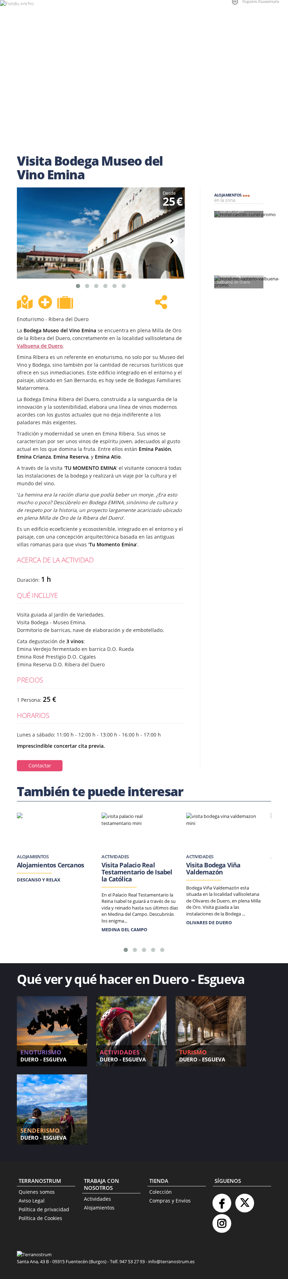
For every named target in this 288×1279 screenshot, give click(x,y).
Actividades (97, 1198)
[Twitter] (244, 1200)
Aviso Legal (32, 1200)
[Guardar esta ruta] (45, 302)
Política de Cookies (40, 1218)
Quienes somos (37, 1191)
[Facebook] (221, 1200)
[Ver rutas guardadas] (66, 303)
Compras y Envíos (170, 1200)
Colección (160, 1191)
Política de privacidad (44, 1209)
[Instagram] (221, 1220)
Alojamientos (99, 1207)
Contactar (39, 765)
